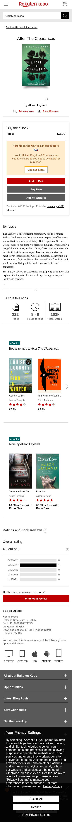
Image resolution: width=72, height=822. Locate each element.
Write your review (36, 598)
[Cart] (64, 4)
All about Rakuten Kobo (20, 675)
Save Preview (51, 111)
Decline (36, 807)
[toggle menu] (6, 4)
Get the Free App (15, 721)
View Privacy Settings (36, 814)
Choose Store (36, 169)
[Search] (65, 15)
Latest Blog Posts (16, 698)
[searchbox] (36, 15)
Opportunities (13, 687)
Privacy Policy (52, 786)
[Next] (67, 387)
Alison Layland (37, 105)
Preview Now (26, 111)
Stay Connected (15, 709)
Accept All (36, 798)
